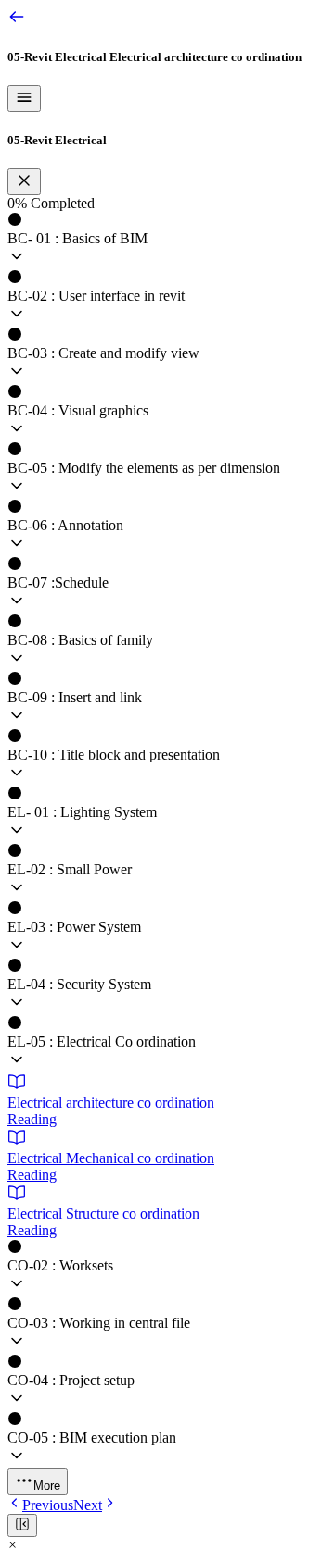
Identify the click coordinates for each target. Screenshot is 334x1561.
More (46, 1486)
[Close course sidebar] (24, 181)
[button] (167, 240)
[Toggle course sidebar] (24, 98)
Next (87, 1505)
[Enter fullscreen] (22, 1525)
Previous (47, 1505)
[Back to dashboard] (16, 21)
